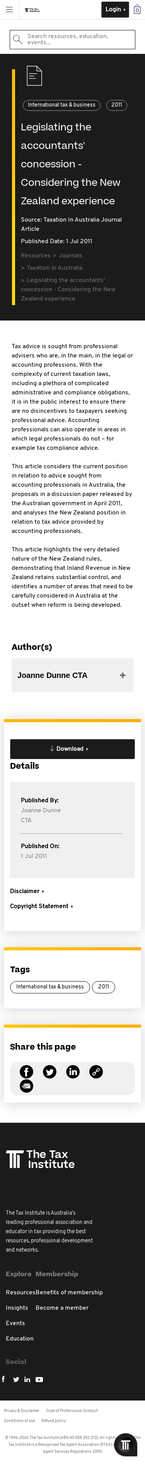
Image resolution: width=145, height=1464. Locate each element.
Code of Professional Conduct (72, 1411)
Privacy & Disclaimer (21, 1411)
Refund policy (53, 1421)
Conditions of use (19, 1421)
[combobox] (72, 39)
